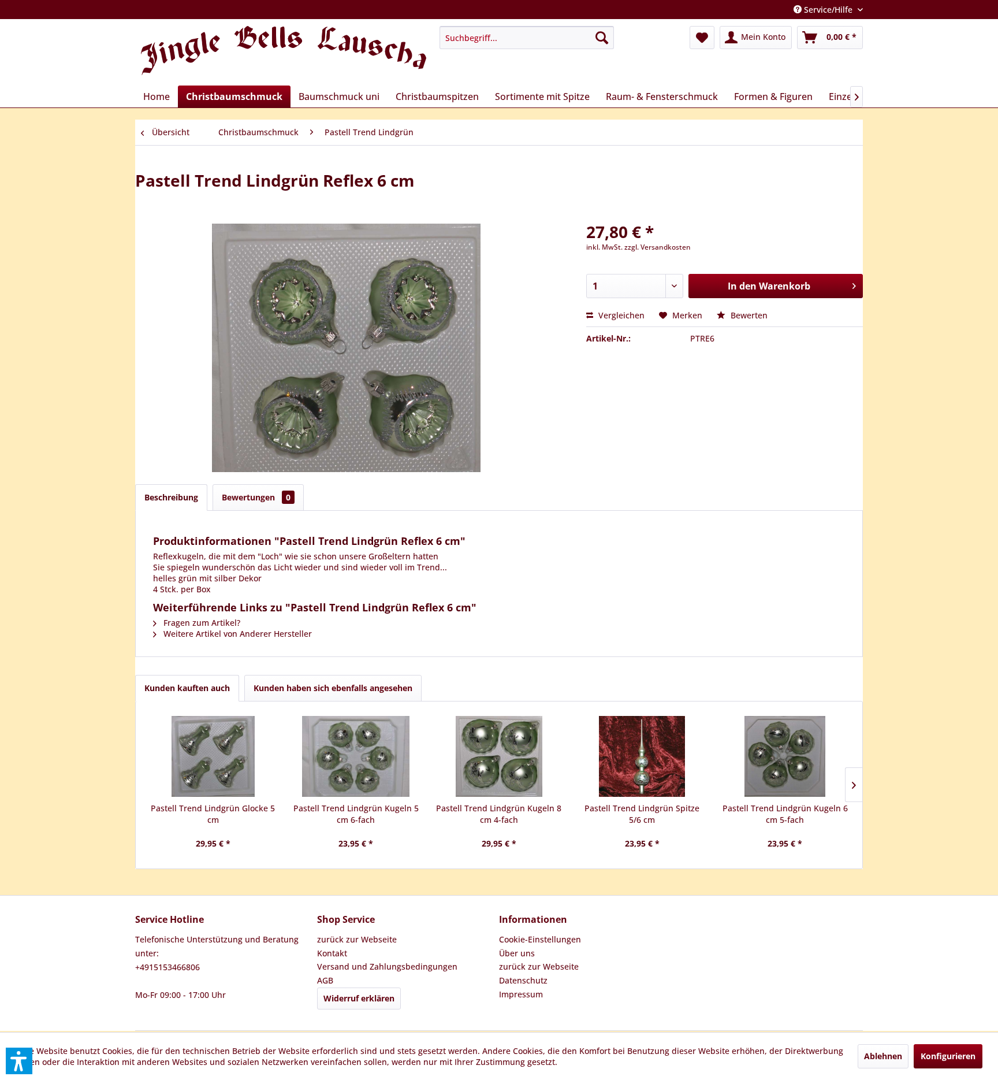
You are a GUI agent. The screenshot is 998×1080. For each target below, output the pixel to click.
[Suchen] (602, 37)
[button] (19, 1061)
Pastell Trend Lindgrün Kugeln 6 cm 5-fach (785, 814)
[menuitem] (527, 37)
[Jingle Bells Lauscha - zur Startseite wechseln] (283, 53)
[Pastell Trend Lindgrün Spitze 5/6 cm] (642, 756)
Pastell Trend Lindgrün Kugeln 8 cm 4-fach (498, 814)
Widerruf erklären (358, 998)
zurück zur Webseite (357, 939)
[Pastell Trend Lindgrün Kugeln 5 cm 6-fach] (356, 756)
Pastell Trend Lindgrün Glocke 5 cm (213, 814)
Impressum (521, 994)
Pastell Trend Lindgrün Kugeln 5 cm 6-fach (356, 814)
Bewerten (748, 315)
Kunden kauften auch (187, 687)
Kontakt (332, 953)
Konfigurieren (948, 1056)
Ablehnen (883, 1056)
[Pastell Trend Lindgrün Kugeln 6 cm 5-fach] (785, 756)
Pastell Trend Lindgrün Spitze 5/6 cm (641, 814)
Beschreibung (171, 497)
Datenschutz (523, 980)
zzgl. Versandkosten (657, 247)
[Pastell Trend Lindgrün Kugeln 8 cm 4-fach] (499, 756)
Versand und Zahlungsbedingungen (387, 966)
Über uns (517, 953)
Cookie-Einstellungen (540, 939)
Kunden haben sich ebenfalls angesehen (333, 687)
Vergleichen (620, 315)
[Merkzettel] (702, 37)
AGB (325, 980)
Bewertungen (256, 497)
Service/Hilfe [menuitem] (828, 9)
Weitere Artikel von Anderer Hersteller (236, 633)
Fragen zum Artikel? (200, 622)
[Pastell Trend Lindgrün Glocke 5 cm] (213, 756)
